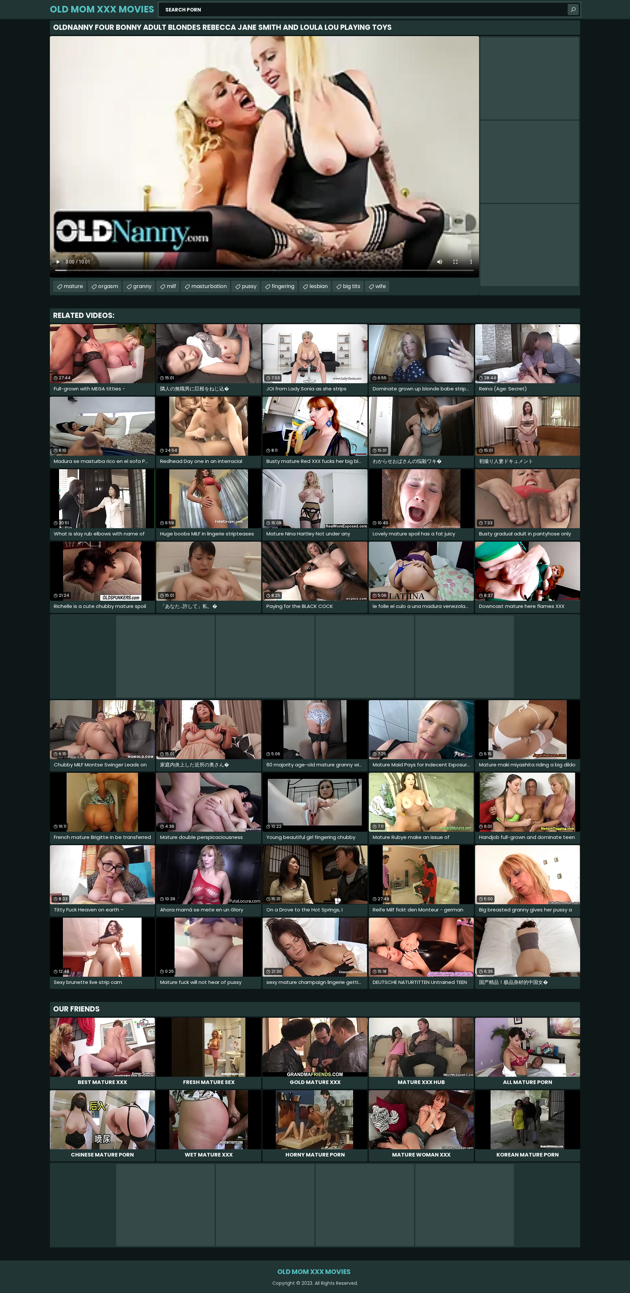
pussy (249, 286)
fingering (283, 286)
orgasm (108, 286)
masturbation (209, 286)
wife (380, 286)
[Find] (573, 9)
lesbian (318, 286)
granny (142, 286)
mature (73, 286)
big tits (351, 286)
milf (171, 286)
